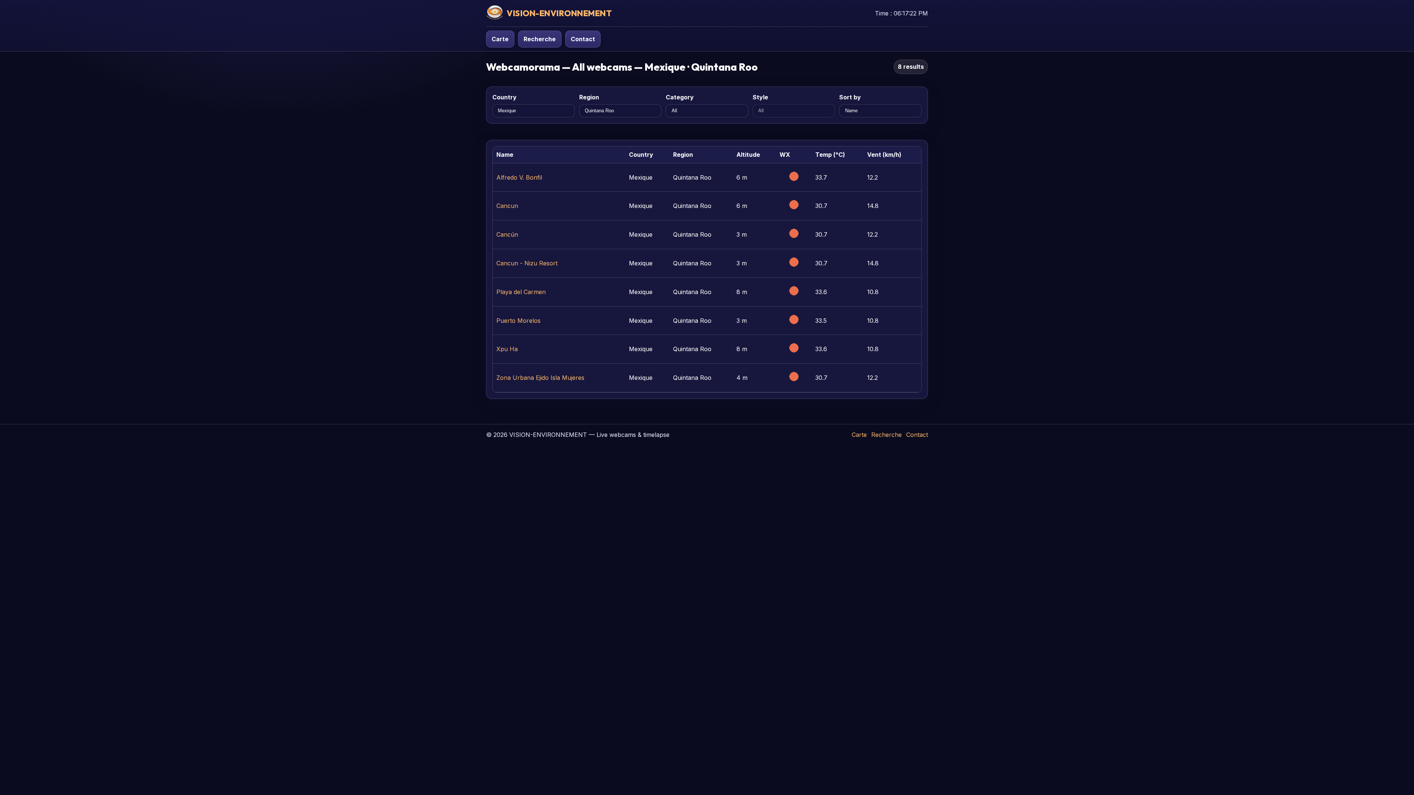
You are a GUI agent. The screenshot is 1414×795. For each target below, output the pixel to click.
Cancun (507, 205)
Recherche (540, 39)
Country (504, 97)
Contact (583, 39)
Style (760, 97)
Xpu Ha (507, 349)
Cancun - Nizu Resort (526, 263)
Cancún (507, 234)
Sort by (850, 97)
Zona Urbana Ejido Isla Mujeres (540, 377)
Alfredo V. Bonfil (519, 177)
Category (680, 97)
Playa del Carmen (521, 292)
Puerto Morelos (518, 320)
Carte (500, 39)
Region (589, 97)
